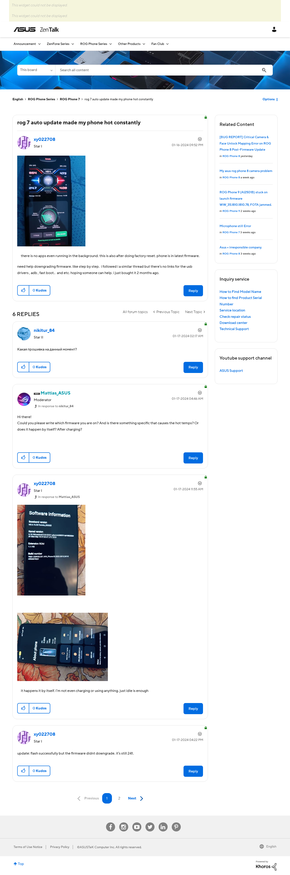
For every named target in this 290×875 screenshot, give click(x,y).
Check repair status (235, 316)
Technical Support (234, 329)
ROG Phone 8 (231, 156)
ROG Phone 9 (231, 211)
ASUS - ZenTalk (36, 29)
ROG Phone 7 (70, 99)
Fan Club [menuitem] (157, 44)
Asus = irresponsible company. (241, 247)
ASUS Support (231, 370)
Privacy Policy (59, 847)
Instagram (123, 822)
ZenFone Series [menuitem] (58, 44)
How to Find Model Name (240, 291)
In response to (55, 406)
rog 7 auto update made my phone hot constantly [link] (119, 99)
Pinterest (176, 822)
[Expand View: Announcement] (39, 44)
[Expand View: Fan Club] (167, 44)
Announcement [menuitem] (25, 44)
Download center (233, 323)
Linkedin (163, 822)
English (17, 99)
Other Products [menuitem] (129, 44)
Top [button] (21, 864)
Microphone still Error (235, 226)
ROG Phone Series (41, 99)
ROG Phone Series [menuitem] (93, 44)
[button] (23, 290)
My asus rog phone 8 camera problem (246, 171)
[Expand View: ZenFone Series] (72, 44)
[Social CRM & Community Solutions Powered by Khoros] (266, 865)
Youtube (137, 822)
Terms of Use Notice (28, 847)
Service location (232, 310)
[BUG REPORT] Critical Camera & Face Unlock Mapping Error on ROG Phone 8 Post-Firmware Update (245, 143)
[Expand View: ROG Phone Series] (110, 44)
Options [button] (269, 99)
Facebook (110, 822)
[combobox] (164, 70)
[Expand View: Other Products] (144, 44)
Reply (193, 291)
